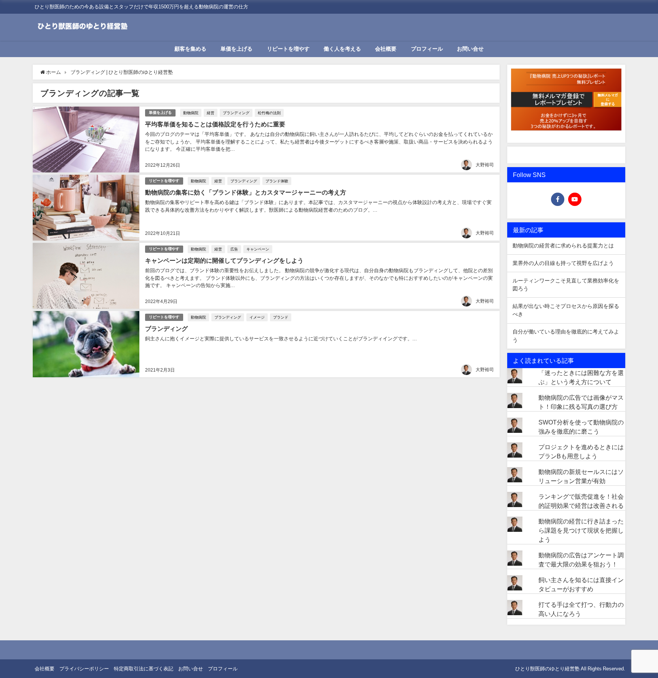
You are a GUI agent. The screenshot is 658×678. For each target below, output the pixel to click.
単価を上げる (236, 48)
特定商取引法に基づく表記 (143, 668)
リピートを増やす (288, 48)
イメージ (257, 317)
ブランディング (236, 113)
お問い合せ (470, 48)
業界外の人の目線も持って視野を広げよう (563, 263)
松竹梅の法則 (269, 113)
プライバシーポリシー (84, 668)
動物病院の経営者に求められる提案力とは (563, 245)
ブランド (280, 317)
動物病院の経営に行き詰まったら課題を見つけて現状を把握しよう (581, 530)
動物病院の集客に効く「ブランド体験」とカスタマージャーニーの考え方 (245, 192)
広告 (234, 249)
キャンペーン (257, 249)
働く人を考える (342, 48)
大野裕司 (485, 165)
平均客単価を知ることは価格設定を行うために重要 (215, 124)
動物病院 (190, 113)
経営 (210, 113)
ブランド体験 (276, 181)
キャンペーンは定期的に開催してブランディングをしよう (224, 260)
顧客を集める (190, 48)
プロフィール (427, 48)
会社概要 (385, 48)
